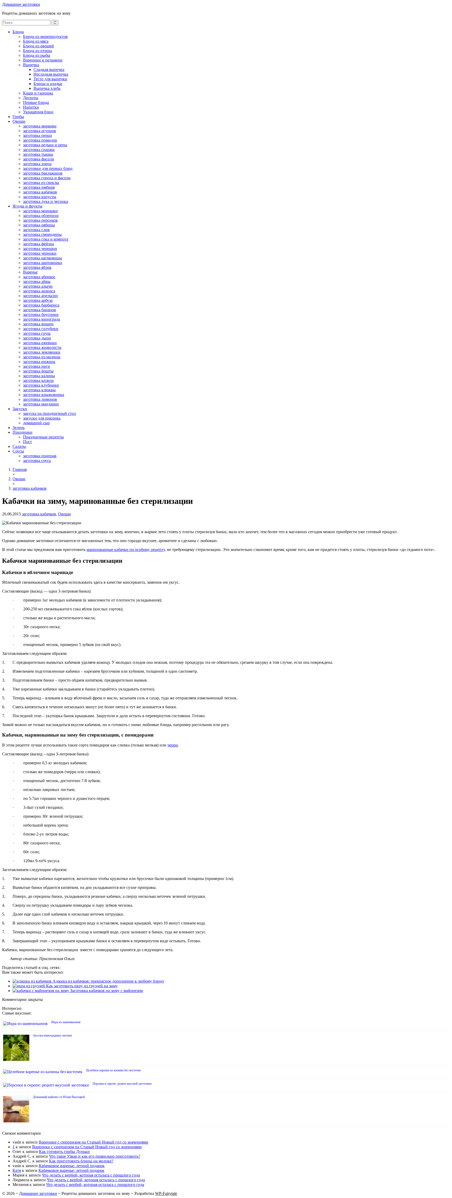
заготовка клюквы (39, 390)
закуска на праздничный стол (49, 413)
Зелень (19, 427)
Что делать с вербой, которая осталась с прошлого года (91, 1175)
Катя (17, 1170)
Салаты (19, 446)
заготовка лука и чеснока (45, 201)
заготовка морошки (40, 211)
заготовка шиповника (42, 262)
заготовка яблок (37, 267)
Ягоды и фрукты (27, 206)
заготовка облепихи (41, 215)
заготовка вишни (38, 324)
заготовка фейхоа (38, 244)
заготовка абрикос (39, 277)
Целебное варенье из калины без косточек (113, 1070)
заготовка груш (36, 333)
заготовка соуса (37, 460)
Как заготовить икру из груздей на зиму (81, 986)
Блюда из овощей (38, 46)
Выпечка (31, 65)
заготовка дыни (37, 338)
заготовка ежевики (40, 343)
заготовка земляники (41, 352)
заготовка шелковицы (42, 258)
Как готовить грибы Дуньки (64, 1151)
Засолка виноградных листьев (52, 1035)
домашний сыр (36, 423)
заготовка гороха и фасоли (47, 178)
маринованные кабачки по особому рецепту (126, 549)
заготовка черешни (40, 248)
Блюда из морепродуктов (45, 36)
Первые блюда (36, 102)
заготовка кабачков (40, 192)
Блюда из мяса (35, 41)
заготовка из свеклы (41, 182)
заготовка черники (39, 253)
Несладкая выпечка (50, 74)
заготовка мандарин (41, 404)
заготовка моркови (39, 126)
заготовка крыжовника (43, 394)
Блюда (18, 32)
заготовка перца (37, 135)
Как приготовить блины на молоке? (81, 1161)
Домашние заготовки (21, 4)
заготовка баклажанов (43, 173)
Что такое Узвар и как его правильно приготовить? (94, 1156)
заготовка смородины (42, 234)
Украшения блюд (38, 112)
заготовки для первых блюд (47, 168)
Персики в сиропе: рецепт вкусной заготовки (122, 1083)
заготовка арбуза (38, 300)
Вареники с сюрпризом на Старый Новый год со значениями (93, 1142)
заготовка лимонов (40, 399)
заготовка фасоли (38, 159)
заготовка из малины (41, 357)
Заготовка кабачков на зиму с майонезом (106, 990)
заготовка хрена (37, 163)
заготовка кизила (38, 380)
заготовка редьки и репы (45, 145)
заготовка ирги (36, 366)
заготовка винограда (41, 319)
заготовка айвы (36, 281)
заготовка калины (39, 376)
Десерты (30, 98)
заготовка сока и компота (45, 239)
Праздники (22, 432)
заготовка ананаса (39, 291)
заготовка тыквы (38, 154)
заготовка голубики (40, 328)
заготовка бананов (39, 310)
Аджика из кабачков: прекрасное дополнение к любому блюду (108, 981)
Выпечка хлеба (46, 88)
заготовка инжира (39, 361)
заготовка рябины (39, 225)
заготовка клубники (41, 385)
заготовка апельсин (40, 295)
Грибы (18, 116)
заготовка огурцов (39, 131)
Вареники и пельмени (43, 60)
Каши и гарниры (38, 93)
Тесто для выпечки (50, 79)
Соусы (18, 451)
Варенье (30, 272)
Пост (27, 441)
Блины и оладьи (47, 83)
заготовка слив (36, 229)
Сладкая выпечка (48, 69)
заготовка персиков (40, 220)
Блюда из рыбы (36, 55)
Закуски (20, 408)
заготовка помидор (40, 140)
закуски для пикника (41, 418)
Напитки (31, 107)
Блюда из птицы (37, 50)
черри (172, 745)
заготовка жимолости (42, 347)
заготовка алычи (38, 286)
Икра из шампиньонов (66, 1022)
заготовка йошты (38, 371)
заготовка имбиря (39, 187)
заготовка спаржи (39, 149)
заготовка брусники (41, 314)
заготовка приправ (39, 456)
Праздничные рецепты (43, 437)
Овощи (19, 121)
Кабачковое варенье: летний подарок (72, 1165)
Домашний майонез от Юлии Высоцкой (59, 1097)
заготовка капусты (39, 196)
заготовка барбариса (41, 305)
